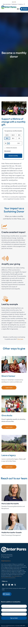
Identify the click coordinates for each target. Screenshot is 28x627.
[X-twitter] (15, 584)
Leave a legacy (8, 455)
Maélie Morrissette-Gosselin (11, 532)
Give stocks (6, 415)
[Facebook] (3, 584)
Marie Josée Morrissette (10, 503)
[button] (18, 9)
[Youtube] (12, 584)
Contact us (20, 4)
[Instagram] (6, 584)
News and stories (6, 4)
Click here (20, 339)
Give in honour (8, 376)
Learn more (9, 387)
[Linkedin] (9, 584)
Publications (14, 4)
